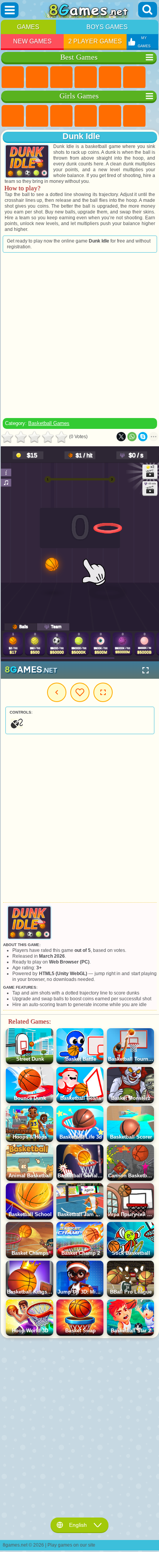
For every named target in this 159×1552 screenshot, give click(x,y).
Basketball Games (48, 423)
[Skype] (142, 436)
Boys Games (107, 27)
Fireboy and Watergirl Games (61, 116)
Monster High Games (134, 116)
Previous (56, 692)
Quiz (110, 116)
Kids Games (85, 77)
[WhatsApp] (132, 436)
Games (28, 27)
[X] (121, 436)
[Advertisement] (79, 335)
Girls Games (37, 77)
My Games (80, 692)
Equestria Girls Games (37, 116)
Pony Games (13, 116)
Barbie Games (85, 116)
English (78, 1525)
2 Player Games (95, 41)
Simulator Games (61, 77)
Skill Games (134, 77)
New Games (32, 41)
